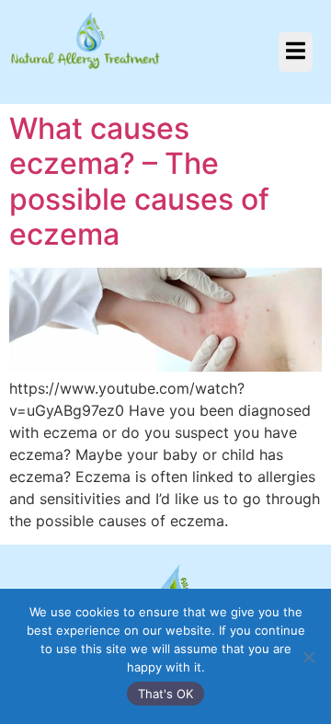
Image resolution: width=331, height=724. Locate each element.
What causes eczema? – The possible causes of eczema (139, 181)
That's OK (165, 693)
